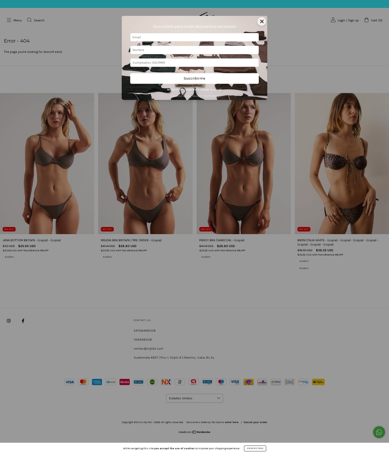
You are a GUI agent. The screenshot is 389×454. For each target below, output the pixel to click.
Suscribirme (194, 78)
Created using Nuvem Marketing (194, 96)
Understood (255, 448)
